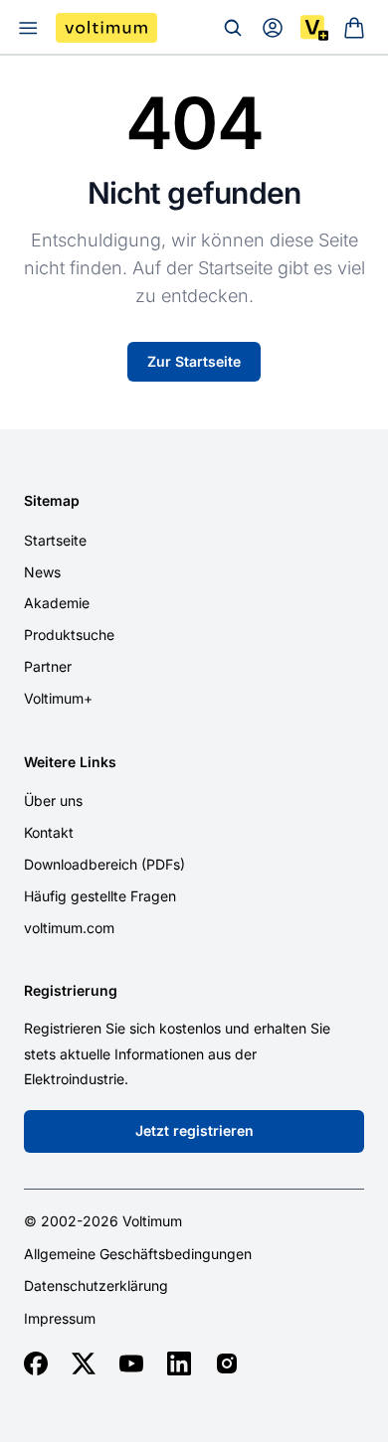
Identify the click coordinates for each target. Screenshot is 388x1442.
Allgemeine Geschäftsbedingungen (138, 1254)
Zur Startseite (194, 361)
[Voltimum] (106, 28)
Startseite (55, 540)
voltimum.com (69, 927)
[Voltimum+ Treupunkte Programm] (314, 28)
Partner (48, 666)
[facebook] (36, 1363)
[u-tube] (131, 1363)
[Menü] (28, 28)
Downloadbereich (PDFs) (104, 864)
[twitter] (84, 1363)
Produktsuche (69, 634)
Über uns (53, 800)
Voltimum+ (58, 698)
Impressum (60, 1319)
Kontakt (49, 832)
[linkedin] (179, 1363)
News (42, 571)
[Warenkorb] (354, 28)
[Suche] (233, 28)
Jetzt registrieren (194, 1130)
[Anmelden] (273, 28)
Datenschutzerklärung (96, 1286)
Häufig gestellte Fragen (100, 895)
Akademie (57, 602)
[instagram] (227, 1363)
